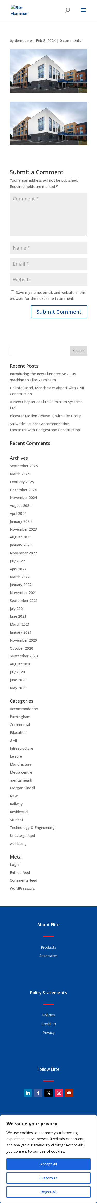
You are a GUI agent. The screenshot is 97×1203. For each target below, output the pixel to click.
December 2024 (23, 489)
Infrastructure (21, 748)
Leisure (16, 756)
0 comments (70, 40)
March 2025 (20, 473)
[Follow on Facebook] (38, 1093)
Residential (19, 811)
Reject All (48, 1191)
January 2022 (21, 584)
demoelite (23, 40)
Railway (16, 803)
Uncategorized (22, 835)
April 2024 (18, 513)
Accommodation (24, 708)
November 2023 (23, 529)
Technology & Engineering (32, 827)
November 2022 (23, 553)
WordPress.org (22, 888)
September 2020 (24, 655)
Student (16, 819)
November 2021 (23, 592)
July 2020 (17, 671)
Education (18, 732)
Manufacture (21, 764)
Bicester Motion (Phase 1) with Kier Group (45, 415)
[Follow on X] (48, 1093)
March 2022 (20, 576)
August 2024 (20, 505)
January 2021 (21, 632)
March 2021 (20, 624)
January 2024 (21, 521)
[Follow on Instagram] (59, 1093)
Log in (15, 864)
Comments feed (23, 880)
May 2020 (18, 687)
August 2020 (20, 663)
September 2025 (24, 465)
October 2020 (21, 648)
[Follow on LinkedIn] (28, 1093)
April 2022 (18, 569)
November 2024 (23, 497)
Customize (48, 1177)
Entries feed (20, 872)
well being (18, 843)
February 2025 (22, 481)
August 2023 (20, 537)
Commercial (20, 724)
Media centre (21, 772)
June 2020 (18, 679)
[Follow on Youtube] (69, 1093)
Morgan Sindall (22, 787)
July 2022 (17, 561)
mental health (21, 780)
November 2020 (23, 640)
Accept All (48, 1164)
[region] (48, 1159)
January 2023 (21, 545)
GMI (13, 740)
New (14, 795)
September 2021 (24, 600)
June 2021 (18, 616)
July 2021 (17, 608)
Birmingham (20, 716)
